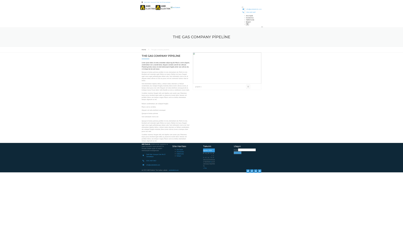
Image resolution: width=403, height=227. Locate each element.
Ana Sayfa (249, 15)
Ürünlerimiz (250, 18)
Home (144, 49)
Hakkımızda (250, 20)
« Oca (205, 168)
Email (236, 150)
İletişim (248, 22)
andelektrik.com (174, 170)
